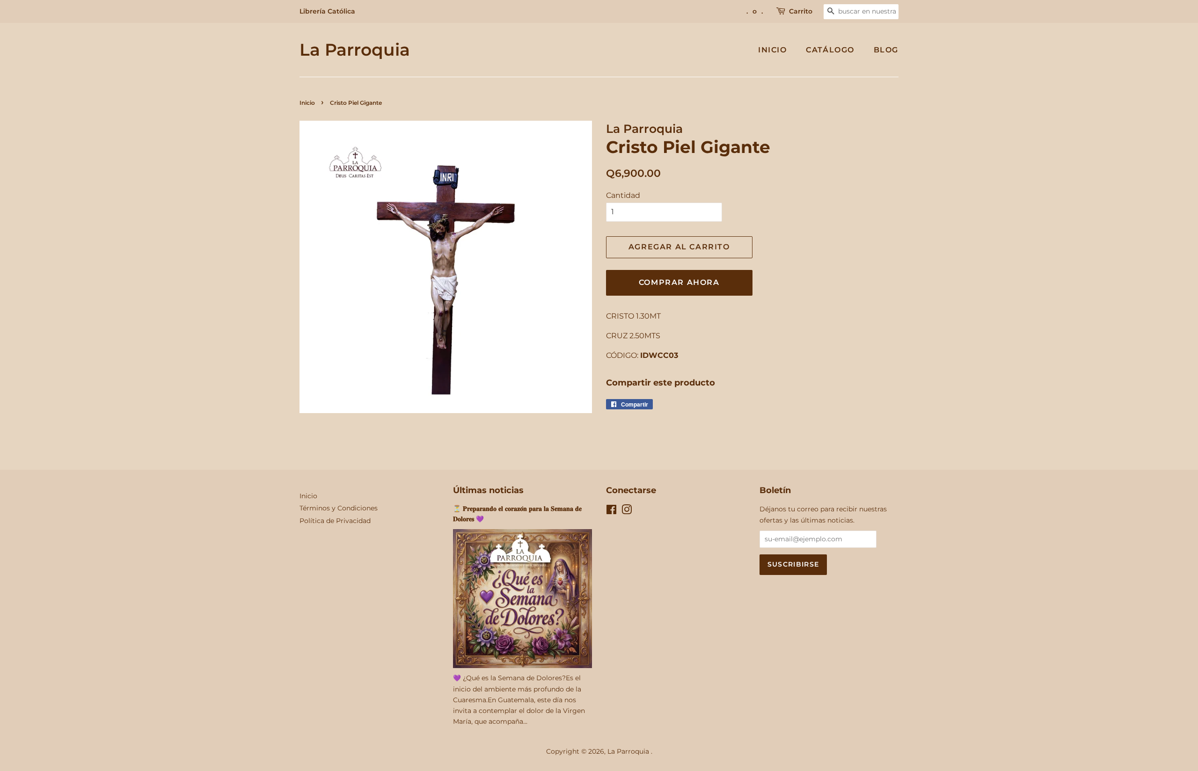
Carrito (800, 11)
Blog (886, 49)
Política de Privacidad (335, 520)
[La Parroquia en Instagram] (626, 511)
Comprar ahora (679, 282)
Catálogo (830, 49)
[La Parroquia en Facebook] (611, 511)
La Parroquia (355, 50)
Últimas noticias (488, 490)
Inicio (772, 49)
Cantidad (623, 195)
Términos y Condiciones (339, 508)
